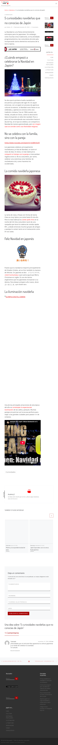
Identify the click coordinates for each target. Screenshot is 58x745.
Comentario (13, 584)
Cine (51, 57)
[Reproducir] (46, 39)
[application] (49, 38)
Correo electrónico (17, 602)
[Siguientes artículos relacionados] (51, 515)
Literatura (11, 10)
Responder (15, 650)
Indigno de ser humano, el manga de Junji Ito (46, 708)
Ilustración (49, 67)
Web (10, 608)
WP (8, 742)
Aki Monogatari (9, 740)
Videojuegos (49, 78)
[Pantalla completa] (53, 39)
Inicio (6, 10)
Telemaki (13, 641)
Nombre (11, 595)
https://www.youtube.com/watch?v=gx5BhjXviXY (22, 143)
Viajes (51, 75)
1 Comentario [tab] (12, 632)
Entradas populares (49, 63)
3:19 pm (51, 641)
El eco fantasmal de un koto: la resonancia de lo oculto (46, 694)
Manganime (49, 72)
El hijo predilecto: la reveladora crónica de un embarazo (45, 680)
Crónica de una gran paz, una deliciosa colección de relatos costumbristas (45, 687)
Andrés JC (9, 27)
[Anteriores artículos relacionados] (47, 515)
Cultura (50, 60)
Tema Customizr (21, 742)
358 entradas (13, 498)
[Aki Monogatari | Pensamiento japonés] (5, 2)
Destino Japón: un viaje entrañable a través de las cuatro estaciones (45, 701)
